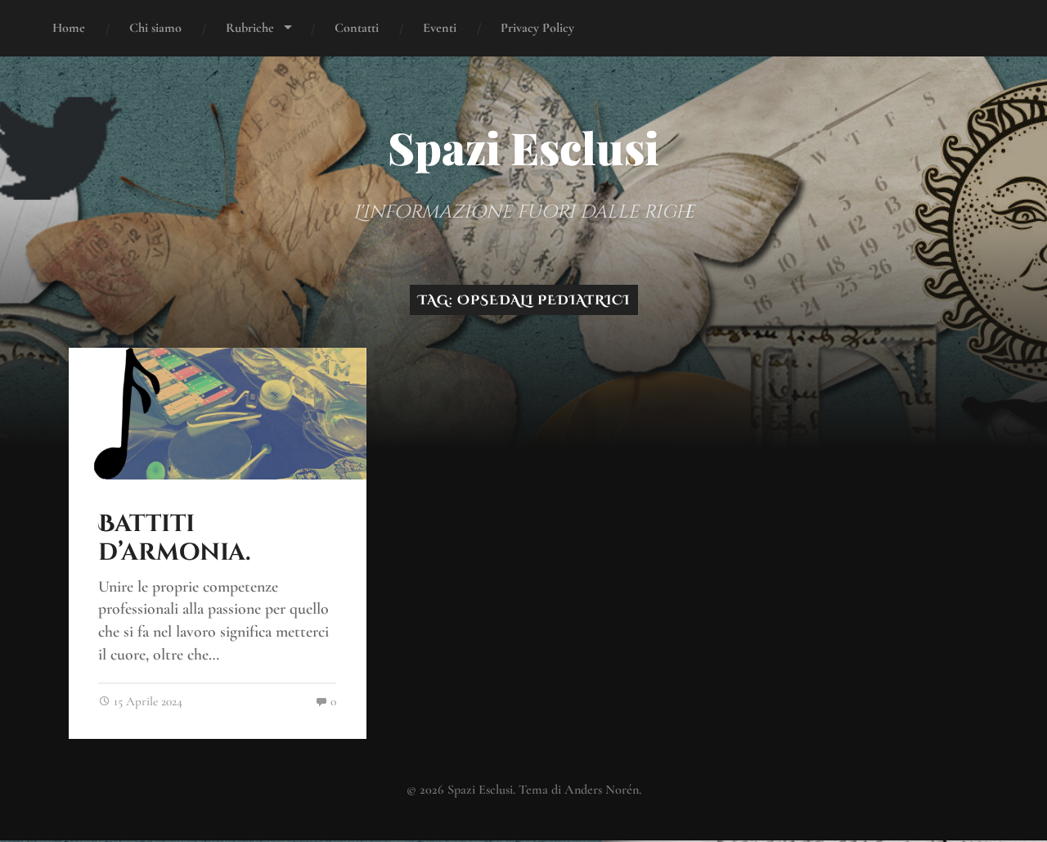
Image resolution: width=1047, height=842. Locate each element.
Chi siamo (155, 28)
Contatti (357, 28)
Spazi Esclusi (523, 147)
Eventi (439, 28)
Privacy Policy (537, 28)
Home (68, 28)
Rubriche (250, 28)
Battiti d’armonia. (174, 539)
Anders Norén (601, 789)
